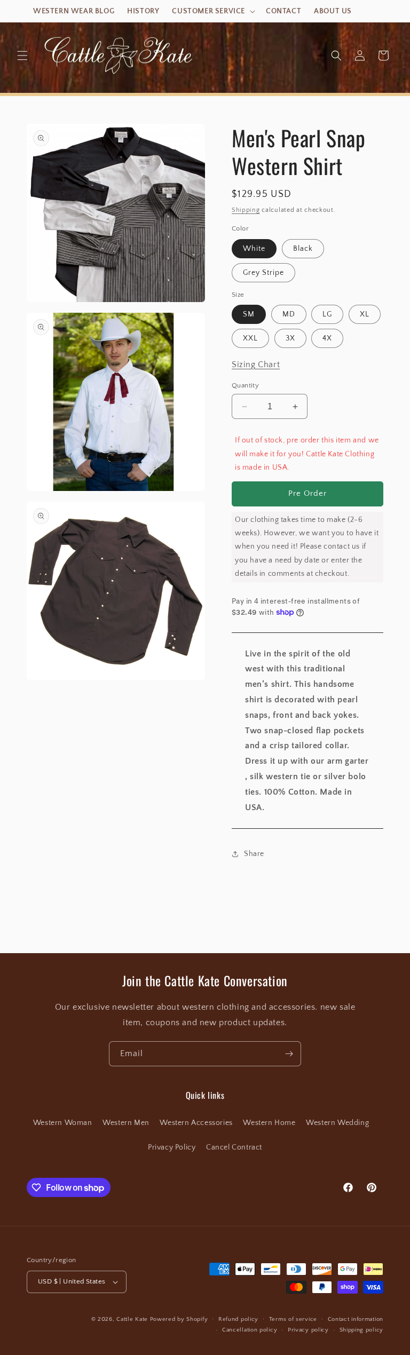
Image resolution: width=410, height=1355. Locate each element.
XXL (250, 338)
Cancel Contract (234, 1147)
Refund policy (238, 1319)
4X (327, 338)
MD (288, 314)
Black (303, 248)
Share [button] (254, 854)
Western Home (269, 1123)
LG (327, 314)
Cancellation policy (249, 1330)
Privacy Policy (171, 1147)
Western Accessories (196, 1123)
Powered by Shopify (179, 1319)
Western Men (125, 1123)
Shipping (246, 210)
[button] (212, 11)
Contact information (355, 1319)
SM (249, 314)
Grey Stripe (263, 272)
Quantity (245, 385)
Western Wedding (337, 1123)
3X (290, 338)
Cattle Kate (132, 1319)
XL (364, 314)
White (254, 248)
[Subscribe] (289, 1053)
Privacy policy (308, 1330)
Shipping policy (362, 1330)
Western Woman (62, 1123)
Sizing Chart (256, 364)
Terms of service (293, 1319)
